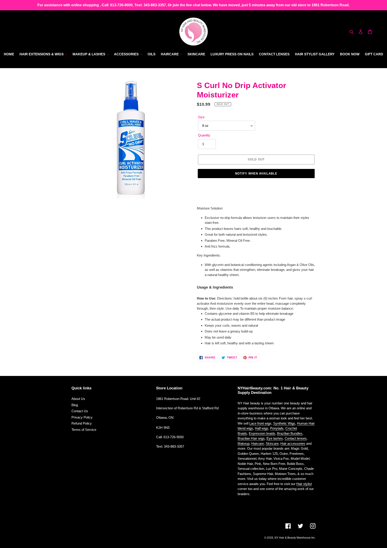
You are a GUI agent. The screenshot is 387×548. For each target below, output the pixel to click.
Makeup (243, 443)
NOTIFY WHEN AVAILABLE (256, 173)
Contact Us (79, 411)
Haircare (257, 443)
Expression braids (262, 433)
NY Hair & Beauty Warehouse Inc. (295, 537)
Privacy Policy (81, 417)
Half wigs (261, 428)
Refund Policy (81, 423)
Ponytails (277, 428)
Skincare (272, 443)
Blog (74, 405)
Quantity (204, 135)
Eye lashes (275, 438)
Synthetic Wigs (284, 423)
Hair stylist (304, 484)
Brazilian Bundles (289, 433)
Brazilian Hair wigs (251, 438)
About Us (78, 399)
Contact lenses (296, 438)
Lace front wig (259, 423)
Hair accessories (292, 443)
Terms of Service (83, 429)
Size (201, 117)
